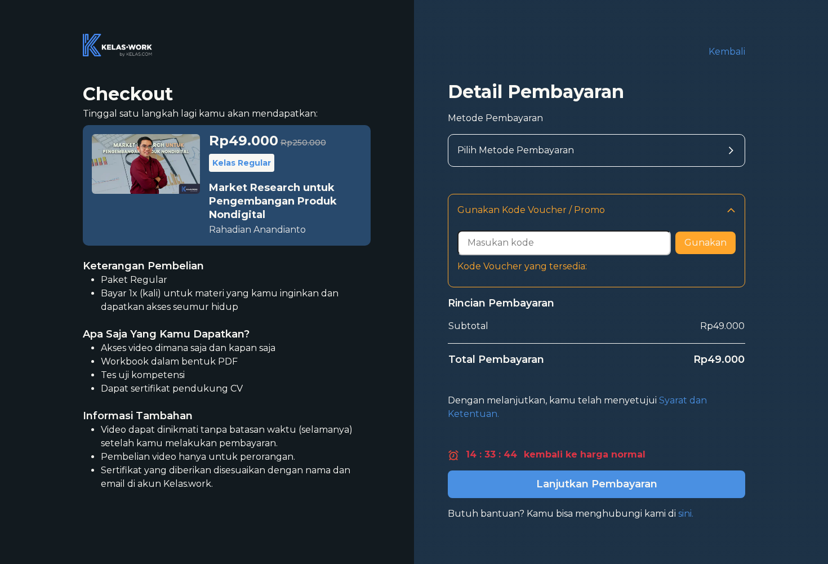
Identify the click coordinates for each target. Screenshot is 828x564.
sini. (685, 513)
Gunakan (705, 242)
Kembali (727, 51)
